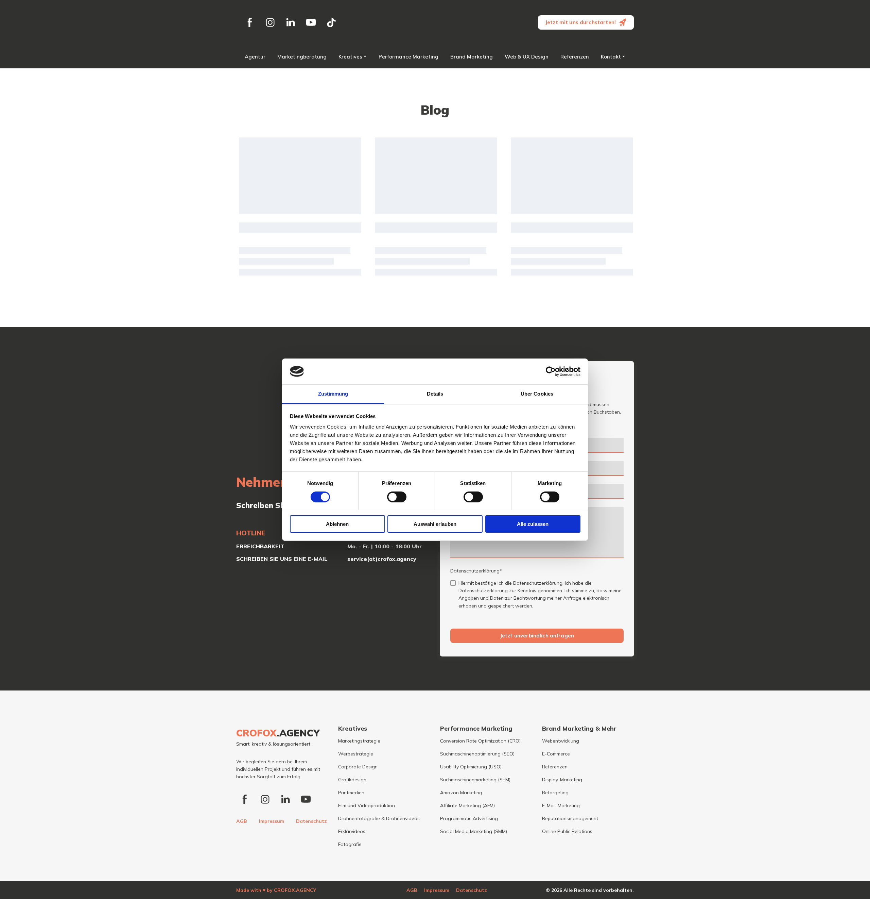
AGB (241, 821)
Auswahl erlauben (435, 524)
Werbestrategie (355, 754)
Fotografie (350, 844)
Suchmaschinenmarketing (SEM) (475, 780)
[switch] (396, 497)
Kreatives (350, 56)
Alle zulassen (533, 524)
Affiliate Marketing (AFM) (467, 805)
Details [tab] (435, 394)
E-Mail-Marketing (561, 805)
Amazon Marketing (461, 792)
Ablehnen (337, 524)
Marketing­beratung (302, 56)
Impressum (271, 821)
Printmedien (351, 792)
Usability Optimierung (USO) (471, 767)
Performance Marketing (408, 56)
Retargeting (555, 792)
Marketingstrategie (359, 741)
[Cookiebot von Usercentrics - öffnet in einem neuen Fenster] (550, 371)
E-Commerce (556, 754)
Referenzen (574, 56)
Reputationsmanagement (570, 818)
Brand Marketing (471, 56)
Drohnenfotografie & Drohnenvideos (379, 818)
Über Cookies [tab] (537, 394)
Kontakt (611, 56)
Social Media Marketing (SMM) (473, 831)
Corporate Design (358, 767)
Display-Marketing (562, 780)
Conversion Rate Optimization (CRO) (480, 741)
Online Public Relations (567, 831)
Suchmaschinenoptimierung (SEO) (477, 754)
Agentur (255, 56)
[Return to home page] (435, 22)
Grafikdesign (352, 780)
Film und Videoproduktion (366, 805)
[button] (249, 22)
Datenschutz (311, 821)
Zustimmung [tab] (333, 394)
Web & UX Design (527, 56)
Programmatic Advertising (469, 818)
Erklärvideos (351, 831)
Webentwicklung (560, 741)
